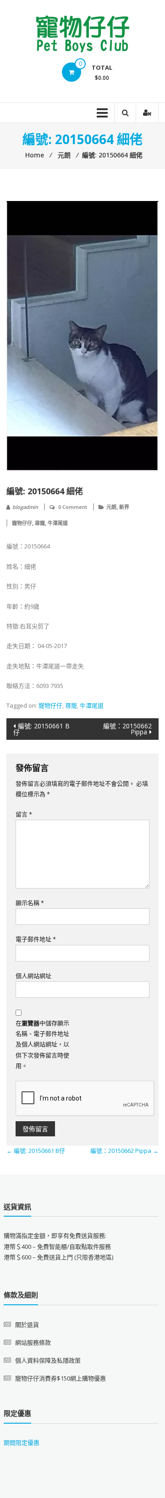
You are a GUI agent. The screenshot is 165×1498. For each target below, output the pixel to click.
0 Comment (72, 506)
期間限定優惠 (21, 1442)
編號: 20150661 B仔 (41, 729)
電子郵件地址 (36, 939)
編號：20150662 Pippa (127, 728)
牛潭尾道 (58, 523)
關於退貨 (27, 1324)
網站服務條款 (33, 1342)
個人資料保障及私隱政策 (48, 1360)
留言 (24, 814)
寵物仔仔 (22, 523)
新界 (124, 506)
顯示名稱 (30, 903)
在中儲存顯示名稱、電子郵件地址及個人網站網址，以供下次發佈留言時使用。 (42, 1044)
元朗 (111, 506)
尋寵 (40, 523)
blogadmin (25, 506)
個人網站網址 (33, 976)
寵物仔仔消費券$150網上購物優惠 (60, 1378)
